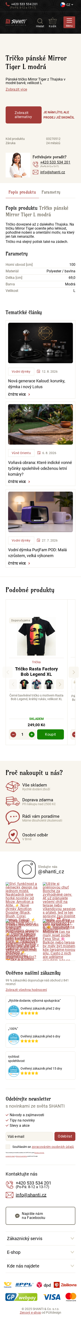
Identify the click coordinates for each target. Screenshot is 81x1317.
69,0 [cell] (72, 278)
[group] (37, 672)
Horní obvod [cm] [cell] (19, 265)
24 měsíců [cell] (53, 143)
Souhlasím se (21, 1147)
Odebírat (65, 1136)
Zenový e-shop (30, 1312)
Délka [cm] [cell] (14, 278)
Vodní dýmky (21, 371)
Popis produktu (22, 192)
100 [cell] (72, 265)
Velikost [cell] (12, 291)
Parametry (51, 192)
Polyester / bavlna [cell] (61, 271)
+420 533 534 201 (24, 4)
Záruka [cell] (11, 143)
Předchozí (7, 672)
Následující (60, 684)
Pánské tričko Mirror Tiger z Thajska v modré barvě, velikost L (35, 81)
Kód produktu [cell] (15, 139)
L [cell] (74, 291)
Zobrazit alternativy (23, 115)
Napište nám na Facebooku (33, 1216)
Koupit (50, 734)
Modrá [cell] (70, 284)
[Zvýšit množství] (31, 734)
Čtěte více (17, 394)
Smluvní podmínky (21, 1156)
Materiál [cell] (12, 271)
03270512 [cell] (53, 139)
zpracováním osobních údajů (53, 1147)
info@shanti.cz (52, 172)
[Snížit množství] (13, 734)
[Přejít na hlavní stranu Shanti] (16, 22)
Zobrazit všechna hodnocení (26, 990)
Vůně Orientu (21, 453)
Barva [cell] (10, 284)
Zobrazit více (16, 89)
